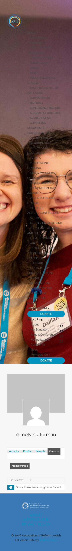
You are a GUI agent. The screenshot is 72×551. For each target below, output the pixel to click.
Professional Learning (38, 166)
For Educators (39, 133)
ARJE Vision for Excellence (39, 50)
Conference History (45, 108)
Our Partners (40, 97)
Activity (14, 451)
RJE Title (36, 208)
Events (35, 158)
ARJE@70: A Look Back (45, 113)
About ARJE (38, 37)
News (31, 303)
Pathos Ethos (48, 540)
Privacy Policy (36, 524)
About (32, 32)
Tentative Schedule (45, 248)
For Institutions (40, 273)
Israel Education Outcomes (41, 175)
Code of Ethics (41, 57)
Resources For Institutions (39, 291)
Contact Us (36, 298)
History (35, 102)
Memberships (20, 465)
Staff (34, 72)
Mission (35, 42)
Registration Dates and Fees (43, 231)
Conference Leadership (37, 256)
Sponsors (37, 263)
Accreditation (40, 117)
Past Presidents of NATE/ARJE (43, 90)
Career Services (42, 183)
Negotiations (40, 283)
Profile (27, 451)
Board (34, 67)
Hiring (34, 278)
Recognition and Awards (41, 191)
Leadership (38, 63)
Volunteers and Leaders (41, 80)
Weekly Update (41, 138)
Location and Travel (45, 238)
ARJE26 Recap (39, 268)
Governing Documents (36, 125)
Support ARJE (36, 520)
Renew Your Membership (37, 150)
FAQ (32, 243)
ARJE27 (34, 218)
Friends (40, 451)
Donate (46, 314)
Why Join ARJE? (40, 142)
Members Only (38, 308)
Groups (54, 451)
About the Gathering (46, 223)
